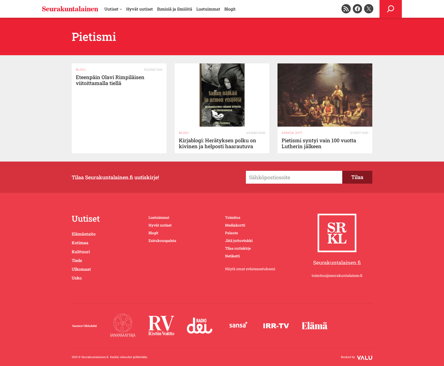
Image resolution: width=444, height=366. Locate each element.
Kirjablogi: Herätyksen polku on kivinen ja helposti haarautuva (217, 143)
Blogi (81, 69)
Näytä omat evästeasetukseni (250, 268)
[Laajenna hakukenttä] (391, 9)
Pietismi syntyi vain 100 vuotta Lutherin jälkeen (319, 143)
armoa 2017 (292, 133)
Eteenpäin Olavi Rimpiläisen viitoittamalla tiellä (110, 80)
